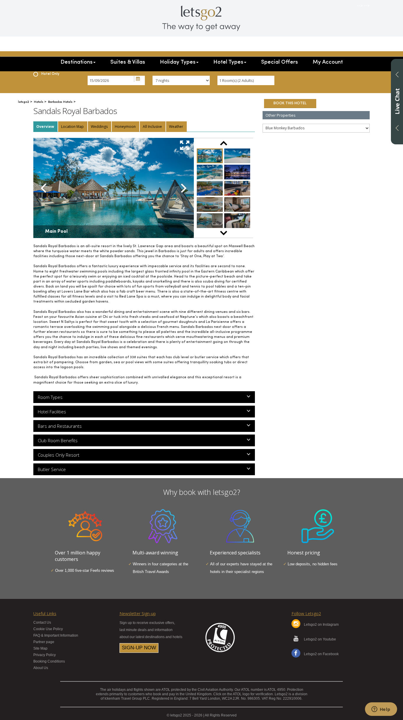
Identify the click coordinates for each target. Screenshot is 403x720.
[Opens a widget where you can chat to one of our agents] (381, 709)
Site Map (40, 648)
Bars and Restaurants (60, 426)
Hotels (39, 102)
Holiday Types (178, 62)
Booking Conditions (49, 661)
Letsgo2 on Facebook (321, 654)
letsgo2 (24, 102)
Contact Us (42, 622)
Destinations (76, 62)
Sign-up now (139, 647)
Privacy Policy (44, 655)
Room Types (50, 397)
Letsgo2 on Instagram (321, 624)
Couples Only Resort (58, 455)
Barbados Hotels (60, 102)
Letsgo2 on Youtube (320, 639)
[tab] (45, 126)
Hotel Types (228, 62)
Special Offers (279, 62)
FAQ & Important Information (55, 635)
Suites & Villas (127, 62)
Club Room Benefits (58, 440)
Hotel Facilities (52, 412)
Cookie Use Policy (48, 629)
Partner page (43, 642)
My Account (328, 62)
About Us (40, 668)
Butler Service (52, 469)
